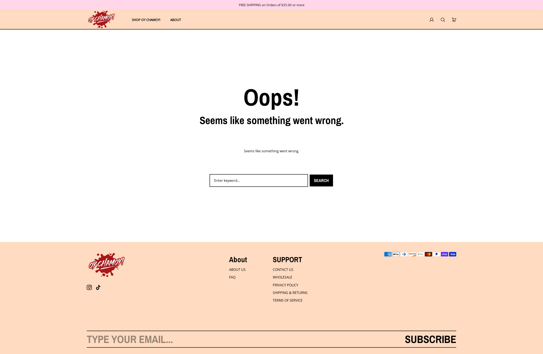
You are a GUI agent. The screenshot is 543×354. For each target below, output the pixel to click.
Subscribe (430, 339)
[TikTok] (98, 287)
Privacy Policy (285, 285)
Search (321, 180)
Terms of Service (287, 300)
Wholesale (282, 277)
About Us (237, 269)
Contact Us (283, 269)
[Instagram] (89, 287)
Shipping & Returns (290, 292)
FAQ (232, 277)
